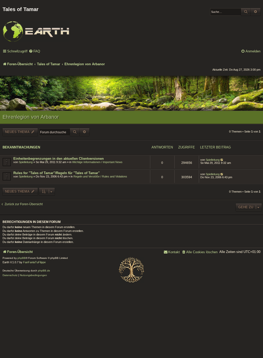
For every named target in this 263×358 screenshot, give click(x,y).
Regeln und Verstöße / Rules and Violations (100, 176)
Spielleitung (26, 162)
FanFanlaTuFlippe (34, 262)
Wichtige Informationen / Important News (97, 162)
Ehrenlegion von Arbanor (31, 117)
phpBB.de (44, 270)
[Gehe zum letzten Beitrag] (222, 159)
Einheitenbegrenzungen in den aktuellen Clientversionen (58, 159)
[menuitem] (34, 51)
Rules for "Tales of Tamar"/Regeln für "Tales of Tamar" (56, 173)
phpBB (21, 258)
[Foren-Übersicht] (36, 28)
